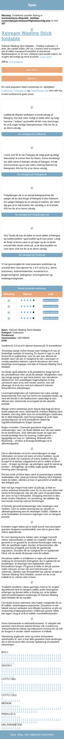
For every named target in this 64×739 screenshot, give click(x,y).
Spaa (32, 5)
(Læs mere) (46, 56)
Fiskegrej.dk (20, 90)
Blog (20, 734)
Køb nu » (32, 78)
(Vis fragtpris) (16, 62)
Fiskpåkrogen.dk (39, 90)
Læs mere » (32, 70)
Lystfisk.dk (6, 90)
